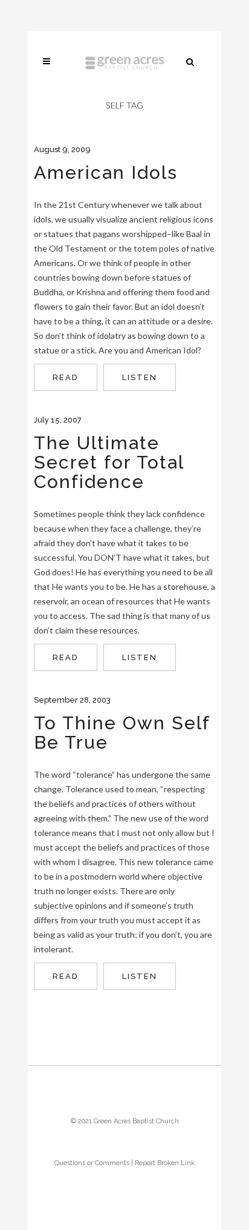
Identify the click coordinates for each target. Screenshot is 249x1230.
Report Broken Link (165, 1163)
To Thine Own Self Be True (122, 732)
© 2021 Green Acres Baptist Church (125, 1121)
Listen (139, 377)
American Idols (106, 172)
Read (66, 377)
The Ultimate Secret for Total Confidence (109, 462)
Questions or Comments (91, 1163)
